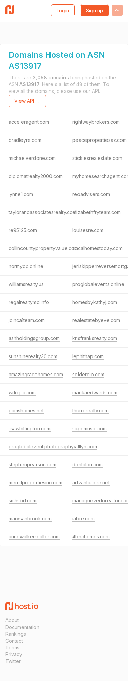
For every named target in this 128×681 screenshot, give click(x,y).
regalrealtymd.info (29, 302)
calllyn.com (84, 446)
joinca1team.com (27, 320)
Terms (12, 647)
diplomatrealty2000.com (36, 176)
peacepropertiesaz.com (99, 140)
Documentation (22, 627)
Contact (14, 641)
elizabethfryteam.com (96, 212)
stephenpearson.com (32, 464)
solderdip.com (88, 374)
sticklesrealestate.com (97, 158)
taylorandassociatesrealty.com (42, 212)
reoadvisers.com (91, 194)
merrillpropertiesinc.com (35, 482)
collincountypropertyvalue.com (43, 248)
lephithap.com (88, 356)
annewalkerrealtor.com (34, 536)
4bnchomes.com (91, 536)
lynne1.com (21, 194)
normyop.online (26, 266)
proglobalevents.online (98, 284)
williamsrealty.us (26, 284)
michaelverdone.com (32, 158)
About (12, 620)
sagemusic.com (89, 428)
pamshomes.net (26, 410)
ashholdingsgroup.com (34, 338)
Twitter (13, 661)
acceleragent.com (29, 122)
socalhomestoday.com (97, 248)
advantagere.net (91, 482)
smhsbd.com (23, 500)
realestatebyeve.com (96, 320)
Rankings (15, 634)
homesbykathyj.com (94, 302)
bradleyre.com (25, 140)
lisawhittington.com (30, 428)
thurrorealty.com (90, 410)
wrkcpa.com (22, 392)
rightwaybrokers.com (96, 122)
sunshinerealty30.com (33, 356)
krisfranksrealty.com (94, 338)
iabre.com (83, 518)
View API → (27, 101)
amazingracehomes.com (36, 374)
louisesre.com (87, 230)
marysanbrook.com (30, 518)
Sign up (94, 10)
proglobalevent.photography (41, 446)
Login (63, 10)
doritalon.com (87, 464)
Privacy (13, 654)
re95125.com (23, 230)
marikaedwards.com (94, 392)
